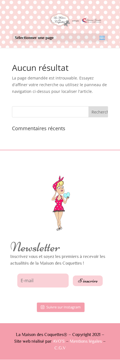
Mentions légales (86, 341)
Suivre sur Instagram (63, 307)
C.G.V (60, 348)
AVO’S (59, 341)
